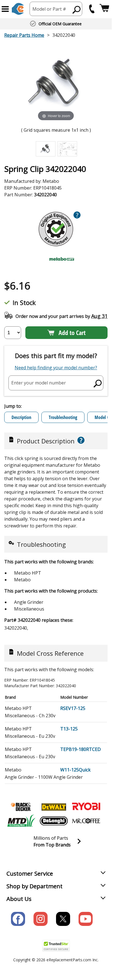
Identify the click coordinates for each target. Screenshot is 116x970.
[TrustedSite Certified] (56, 945)
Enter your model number (38, 383)
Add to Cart (72, 332)
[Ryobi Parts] (86, 807)
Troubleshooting (63, 417)
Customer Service (29, 873)
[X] (63, 919)
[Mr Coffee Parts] (86, 821)
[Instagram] (41, 919)
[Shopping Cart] (104, 9)
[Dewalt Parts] (54, 807)
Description (21, 417)
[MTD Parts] (21, 821)
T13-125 (69, 729)
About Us (19, 899)
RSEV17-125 (72, 708)
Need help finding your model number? (56, 368)
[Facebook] (18, 919)
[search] (76, 9)
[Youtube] (86, 919)
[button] (5, 9)
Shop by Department (34, 886)
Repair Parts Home (24, 35)
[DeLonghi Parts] (54, 821)
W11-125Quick (75, 770)
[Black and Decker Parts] (21, 807)
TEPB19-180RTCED (80, 749)
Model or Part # (49, 9)
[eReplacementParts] (18, 9)
